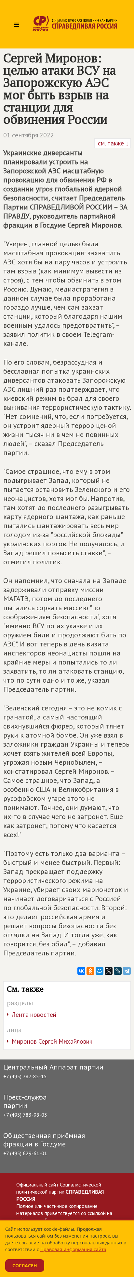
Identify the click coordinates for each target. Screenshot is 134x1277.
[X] (109, 971)
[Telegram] (127, 971)
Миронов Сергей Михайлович (52, 1041)
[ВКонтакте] (81, 971)
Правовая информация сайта (73, 1249)
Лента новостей (34, 1014)
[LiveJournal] (118, 971)
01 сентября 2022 (28, 135)
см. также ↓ (112, 143)
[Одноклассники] (90, 971)
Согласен (24, 1265)
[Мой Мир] (99, 971)
